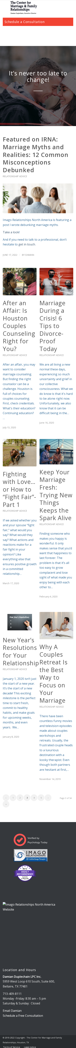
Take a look (11, 232)
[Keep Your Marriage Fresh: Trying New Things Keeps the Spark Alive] (56, 451)
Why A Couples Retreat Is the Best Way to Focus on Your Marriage (53, 673)
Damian (29, 254)
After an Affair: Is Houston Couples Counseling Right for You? (19, 326)
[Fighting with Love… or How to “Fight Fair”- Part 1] (20, 452)
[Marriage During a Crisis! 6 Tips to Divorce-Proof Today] (56, 281)
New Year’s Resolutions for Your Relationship (21, 651)
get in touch (26, 244)
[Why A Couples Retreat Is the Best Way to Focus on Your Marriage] (56, 625)
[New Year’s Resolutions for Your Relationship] (20, 622)
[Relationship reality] (38, 198)
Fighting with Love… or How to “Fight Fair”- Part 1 (19, 489)
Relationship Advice (15, 176)
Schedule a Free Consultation (23, 1016)
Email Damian (12, 1011)
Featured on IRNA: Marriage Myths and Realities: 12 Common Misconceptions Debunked (35, 154)
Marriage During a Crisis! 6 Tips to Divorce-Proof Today (52, 326)
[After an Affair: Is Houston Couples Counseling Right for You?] (20, 281)
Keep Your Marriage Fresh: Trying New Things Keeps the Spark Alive (55, 495)
